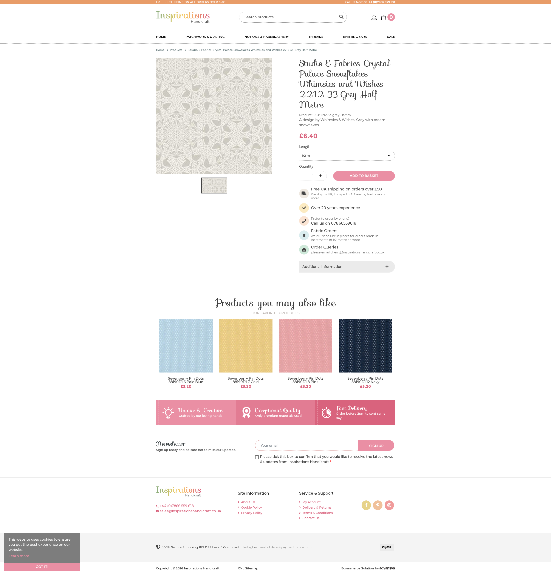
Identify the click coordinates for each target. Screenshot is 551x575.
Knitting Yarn (355, 37)
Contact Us (310, 518)
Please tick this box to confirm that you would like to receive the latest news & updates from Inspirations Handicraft (326, 459)
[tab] (347, 267)
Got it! (42, 567)
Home (161, 37)
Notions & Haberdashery (267, 37)
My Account (311, 502)
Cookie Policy (251, 507)
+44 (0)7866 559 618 (177, 506)
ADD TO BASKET (364, 176)
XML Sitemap (248, 568)
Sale (391, 37)
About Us (248, 502)
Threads (316, 37)
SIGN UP (376, 446)
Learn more (19, 556)
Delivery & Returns (316, 507)
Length (304, 146)
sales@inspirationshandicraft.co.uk (190, 511)
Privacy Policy (251, 513)
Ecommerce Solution (357, 568)
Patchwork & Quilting (205, 37)
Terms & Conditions (317, 513)
